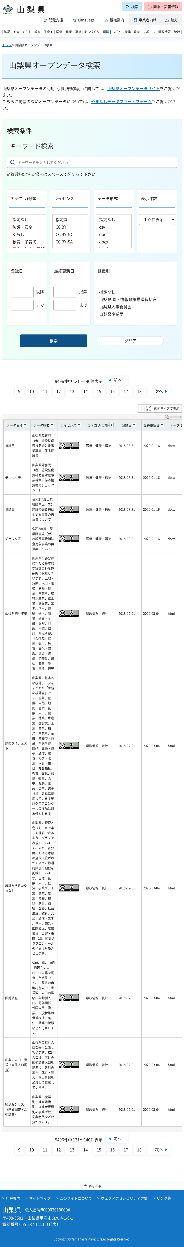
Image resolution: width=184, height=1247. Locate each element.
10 (31, 391)
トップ (7, 45)
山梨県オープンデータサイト (133, 88)
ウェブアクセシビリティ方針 (124, 1198)
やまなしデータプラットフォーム (121, 101)
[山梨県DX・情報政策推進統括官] (135, 299)
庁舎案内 (13, 1198)
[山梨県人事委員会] (135, 306)
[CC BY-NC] (70, 234)
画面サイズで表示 (166, 408)
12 (58, 391)
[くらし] (27, 234)
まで (40, 305)
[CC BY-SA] (70, 241)
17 (126, 391)
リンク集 (164, 1198)
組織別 (104, 271)
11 (45, 391)
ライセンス (64, 198)
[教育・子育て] (27, 241)
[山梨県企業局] (135, 314)
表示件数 (149, 198)
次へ (159, 391)
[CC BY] (70, 227)
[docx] (113, 241)
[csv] (113, 227)
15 (99, 391)
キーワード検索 (31, 146)
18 (139, 391)
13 (72, 391)
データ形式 (108, 198)
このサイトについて (76, 1198)
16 (112, 391)
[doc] (113, 234)
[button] (163, 6)
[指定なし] (27, 219)
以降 (40, 292)
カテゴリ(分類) (24, 198)
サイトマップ (40, 1198)
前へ (118, 380)
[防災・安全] (27, 227)
